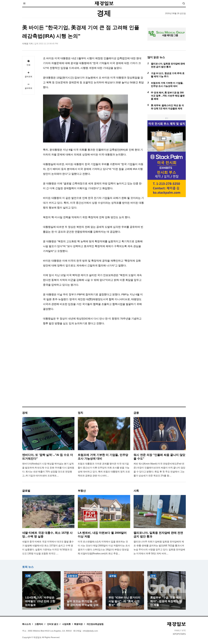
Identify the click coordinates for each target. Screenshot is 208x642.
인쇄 (28, 65)
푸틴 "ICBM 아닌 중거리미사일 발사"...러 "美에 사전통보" (124, 601)
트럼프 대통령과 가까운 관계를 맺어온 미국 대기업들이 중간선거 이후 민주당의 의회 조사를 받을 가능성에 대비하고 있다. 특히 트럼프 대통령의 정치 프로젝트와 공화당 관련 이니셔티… (104, 469)
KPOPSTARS (179, 634)
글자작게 (28, 88)
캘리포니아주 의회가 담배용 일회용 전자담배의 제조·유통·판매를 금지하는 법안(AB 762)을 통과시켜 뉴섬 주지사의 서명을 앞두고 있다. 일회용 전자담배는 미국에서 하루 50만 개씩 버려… (159, 547)
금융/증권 (72, 576)
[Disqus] (93, 368)
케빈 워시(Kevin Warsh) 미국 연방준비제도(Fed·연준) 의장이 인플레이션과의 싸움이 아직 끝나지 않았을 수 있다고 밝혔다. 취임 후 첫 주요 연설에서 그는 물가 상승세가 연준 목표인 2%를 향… (159, 469)
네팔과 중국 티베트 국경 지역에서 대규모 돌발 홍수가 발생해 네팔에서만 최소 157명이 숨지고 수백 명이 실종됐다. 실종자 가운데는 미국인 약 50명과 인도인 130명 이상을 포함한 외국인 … (48, 547)
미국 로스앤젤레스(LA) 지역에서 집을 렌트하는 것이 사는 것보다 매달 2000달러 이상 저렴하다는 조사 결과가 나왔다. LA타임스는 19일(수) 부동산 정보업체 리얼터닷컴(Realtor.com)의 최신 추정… (104, 547)
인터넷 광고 (52, 624)
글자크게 (28, 76)
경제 (153, 576)
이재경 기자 (27, 43)
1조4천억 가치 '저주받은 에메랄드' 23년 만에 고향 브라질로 (40, 601)
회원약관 (78, 624)
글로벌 (112, 576)
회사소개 (26, 624)
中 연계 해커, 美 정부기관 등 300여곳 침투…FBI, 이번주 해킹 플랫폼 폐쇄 (168, 95)
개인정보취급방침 (95, 624)
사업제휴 (66, 624)
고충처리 (39, 624)
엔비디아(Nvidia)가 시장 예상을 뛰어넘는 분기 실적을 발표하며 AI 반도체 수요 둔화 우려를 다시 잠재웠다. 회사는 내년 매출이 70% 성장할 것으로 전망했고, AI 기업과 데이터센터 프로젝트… (48, 469)
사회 (28, 576)
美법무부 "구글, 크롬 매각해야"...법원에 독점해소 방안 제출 (166, 601)
